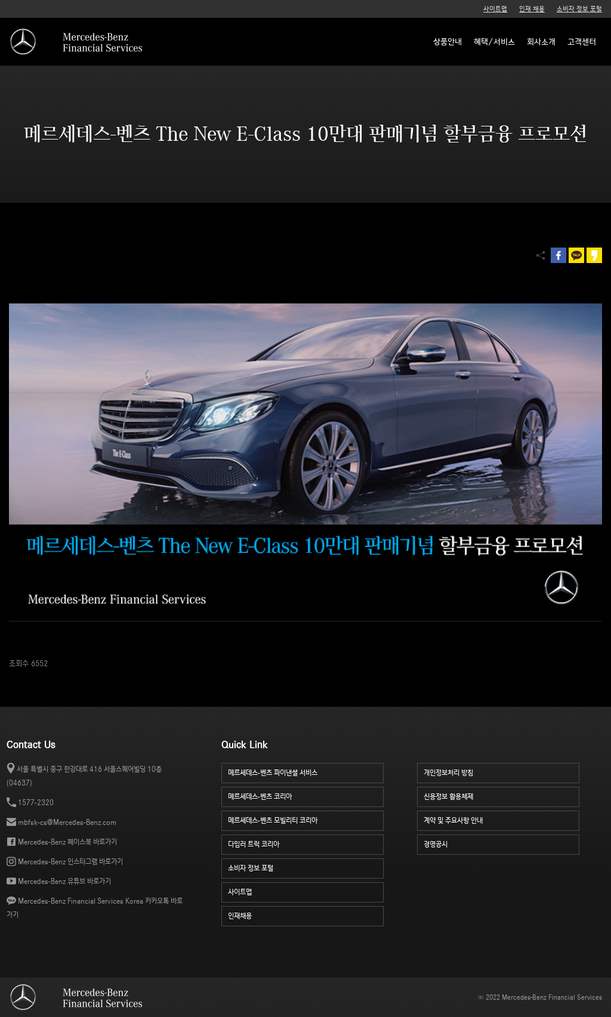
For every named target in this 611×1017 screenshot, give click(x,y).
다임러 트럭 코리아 (253, 844)
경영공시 (436, 844)
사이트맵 (495, 9)
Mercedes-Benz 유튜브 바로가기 (64, 881)
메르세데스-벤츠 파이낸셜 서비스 (272, 772)
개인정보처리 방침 (448, 772)
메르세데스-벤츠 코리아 (260, 796)
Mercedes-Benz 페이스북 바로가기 (67, 841)
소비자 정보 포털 (579, 9)
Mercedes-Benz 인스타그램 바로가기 (70, 861)
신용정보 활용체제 (448, 796)
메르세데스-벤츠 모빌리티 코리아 (272, 820)
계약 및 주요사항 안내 (453, 820)
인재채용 (240, 915)
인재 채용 (532, 9)
